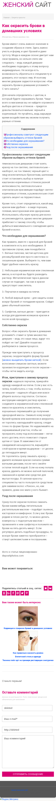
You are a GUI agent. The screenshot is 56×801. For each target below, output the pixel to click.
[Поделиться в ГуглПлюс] (9, 593)
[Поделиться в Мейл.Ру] (18, 593)
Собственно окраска (16, 144)
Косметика (7, 37)
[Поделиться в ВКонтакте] (50, 588)
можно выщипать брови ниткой (22, 359)
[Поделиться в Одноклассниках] (4, 593)
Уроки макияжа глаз (21, 37)
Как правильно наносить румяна (28, 653)
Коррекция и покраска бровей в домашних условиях (28, 628)
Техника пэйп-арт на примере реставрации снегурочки (28, 660)
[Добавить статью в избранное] (46, 588)
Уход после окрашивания (18, 147)
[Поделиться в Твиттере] (22, 593)
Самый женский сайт (19, 790)
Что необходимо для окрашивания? (24, 141)
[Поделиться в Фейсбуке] (13, 593)
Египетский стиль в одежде (28, 656)
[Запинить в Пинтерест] (27, 593)
